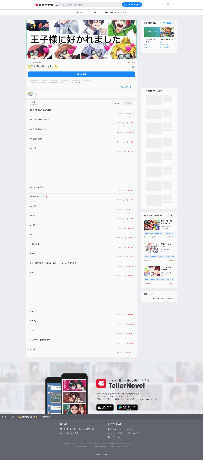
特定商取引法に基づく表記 (123, 443)
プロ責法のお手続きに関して (100, 446)
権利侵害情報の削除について (82, 446)
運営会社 (125, 446)
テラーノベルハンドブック (77, 443)
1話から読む (81, 74)
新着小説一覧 (64, 429)
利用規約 (66, 443)
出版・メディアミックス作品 (69, 433)
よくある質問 (135, 443)
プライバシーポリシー (115, 446)
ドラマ (114, 437)
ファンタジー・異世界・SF (116, 433)
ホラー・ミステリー (133, 433)
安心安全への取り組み (108, 443)
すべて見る (167, 23)
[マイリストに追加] (133, 67)
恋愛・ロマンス (113, 429)
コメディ (120, 437)
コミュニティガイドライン (93, 443)
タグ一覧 (73, 429)
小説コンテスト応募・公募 (85, 429)
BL (109, 437)
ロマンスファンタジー (127, 429)
